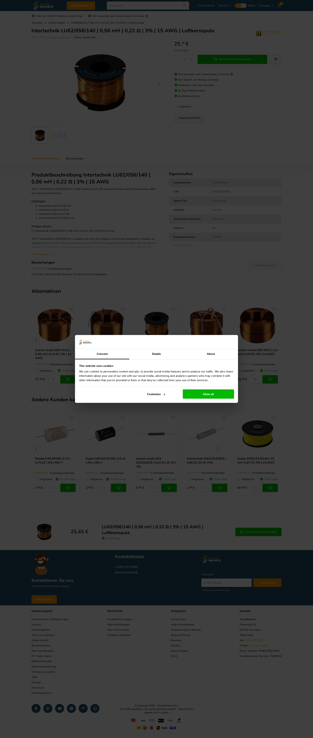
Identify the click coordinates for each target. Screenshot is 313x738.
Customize (154, 394)
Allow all (208, 394)
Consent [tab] (102, 353)
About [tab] (211, 353)
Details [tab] (156, 353)
